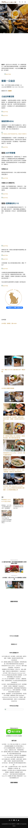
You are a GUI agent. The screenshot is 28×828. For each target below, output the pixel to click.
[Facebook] (12, 820)
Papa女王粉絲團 (14, 636)
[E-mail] (10, 820)
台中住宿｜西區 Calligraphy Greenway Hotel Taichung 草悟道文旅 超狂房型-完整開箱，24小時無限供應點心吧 (13, 487)
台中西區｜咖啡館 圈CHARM (9, 323)
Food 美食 (16, 16)
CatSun (14, 825)
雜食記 (21, 16)
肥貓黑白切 (14, 644)
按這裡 (9, 90)
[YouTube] (18, 820)
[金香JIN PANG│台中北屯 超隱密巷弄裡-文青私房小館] (18, 502)
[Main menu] (25, 2)
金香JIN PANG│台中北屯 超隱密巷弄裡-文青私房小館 (18, 507)
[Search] (19, 2)
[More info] (22, 2)
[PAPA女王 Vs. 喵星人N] (8, 2)
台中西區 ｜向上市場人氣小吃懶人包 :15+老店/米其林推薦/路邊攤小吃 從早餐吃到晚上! (6, 519)
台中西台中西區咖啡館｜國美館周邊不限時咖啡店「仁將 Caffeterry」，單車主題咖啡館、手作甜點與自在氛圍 (14, 689)
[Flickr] (14, 820)
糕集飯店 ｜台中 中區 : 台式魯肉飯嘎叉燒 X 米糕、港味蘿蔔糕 (6, 507)
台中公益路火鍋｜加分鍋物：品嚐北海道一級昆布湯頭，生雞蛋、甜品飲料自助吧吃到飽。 (13, 419)
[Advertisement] (14, 49)
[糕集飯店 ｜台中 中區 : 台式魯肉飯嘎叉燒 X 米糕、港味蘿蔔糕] (6, 502)
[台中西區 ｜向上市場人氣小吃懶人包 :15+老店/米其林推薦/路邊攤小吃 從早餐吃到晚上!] (6, 513)
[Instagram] (16, 820)
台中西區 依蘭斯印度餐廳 (7, 388)
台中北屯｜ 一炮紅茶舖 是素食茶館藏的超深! (14, 774)
